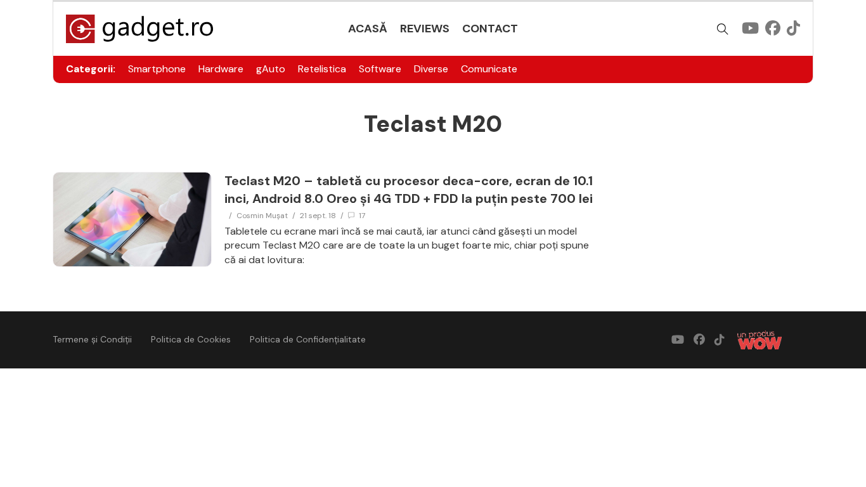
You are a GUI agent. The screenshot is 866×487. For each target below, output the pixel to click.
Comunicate (489, 68)
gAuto (270, 68)
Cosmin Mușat (262, 216)
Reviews (424, 28)
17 (362, 216)
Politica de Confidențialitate (308, 339)
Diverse (431, 68)
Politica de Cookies (191, 339)
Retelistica (322, 68)
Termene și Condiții (92, 339)
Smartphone (157, 68)
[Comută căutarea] (723, 29)
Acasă (367, 28)
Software (380, 68)
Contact (490, 28)
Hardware (220, 68)
